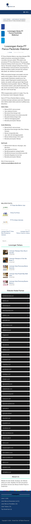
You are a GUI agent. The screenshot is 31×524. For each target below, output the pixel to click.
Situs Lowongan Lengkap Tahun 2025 (14, 196)
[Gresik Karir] (15, 5)
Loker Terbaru (5, 506)
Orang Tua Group (15, 213)
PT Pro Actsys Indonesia (16, 220)
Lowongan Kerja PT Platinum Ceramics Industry (23, 231)
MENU (27, 12)
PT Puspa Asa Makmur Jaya (17, 205)
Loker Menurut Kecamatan (8, 501)
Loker (2, 498)
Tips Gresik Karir (5, 509)
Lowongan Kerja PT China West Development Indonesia (7, 232)
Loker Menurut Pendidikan (8, 504)
